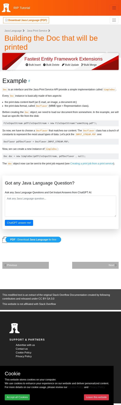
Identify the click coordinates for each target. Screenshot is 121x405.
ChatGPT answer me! (19, 222)
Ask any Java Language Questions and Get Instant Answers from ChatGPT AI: (48, 192)
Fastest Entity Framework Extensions (64, 58)
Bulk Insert (34, 64)
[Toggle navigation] (114, 8)
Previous (11, 265)
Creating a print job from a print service (91, 163)
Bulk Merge (90, 64)
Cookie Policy (23, 352)
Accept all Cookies (17, 397)
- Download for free (33, 239)
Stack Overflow (47, 304)
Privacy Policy (24, 356)
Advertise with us (25, 345)
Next (112, 265)
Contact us (22, 348)
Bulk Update (72, 64)
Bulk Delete (53, 64)
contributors (8, 298)
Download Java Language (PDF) (27, 20)
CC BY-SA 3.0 (46, 298)
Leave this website (96, 397)
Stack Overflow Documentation (69, 295)
